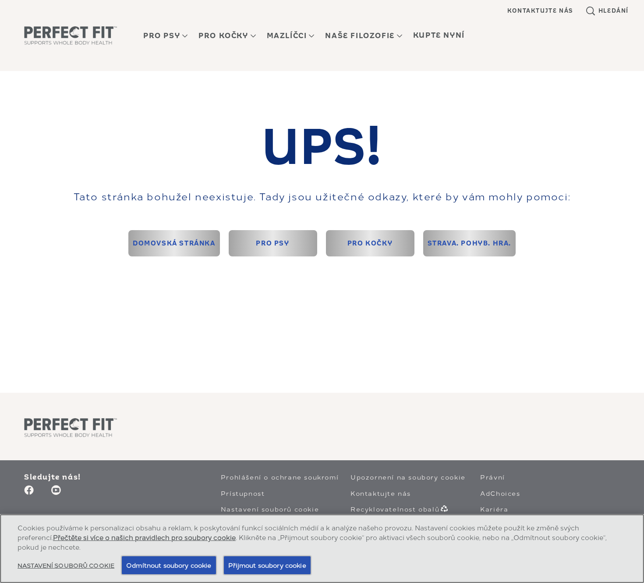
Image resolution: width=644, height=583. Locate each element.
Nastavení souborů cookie (270, 508)
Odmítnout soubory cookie (168, 564)
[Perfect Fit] (70, 427)
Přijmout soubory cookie (267, 564)
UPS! (322, 147)
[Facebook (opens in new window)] (29, 493)
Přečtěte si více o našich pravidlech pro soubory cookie (144, 537)
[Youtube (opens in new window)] (56, 493)
